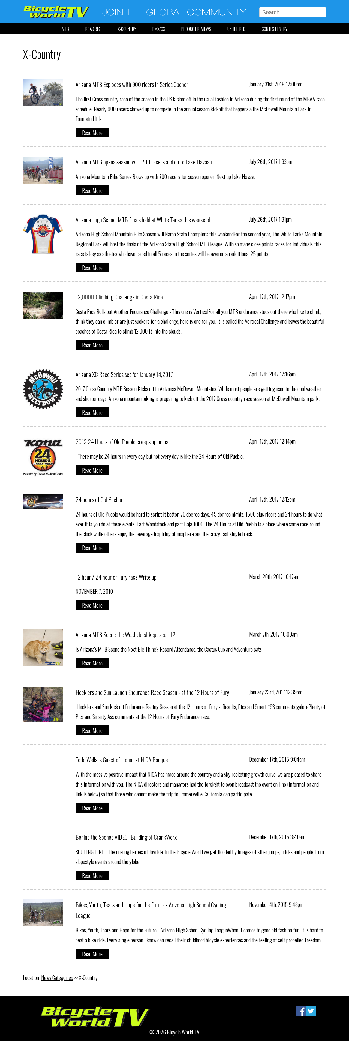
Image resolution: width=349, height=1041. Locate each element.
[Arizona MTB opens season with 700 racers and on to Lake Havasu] (43, 179)
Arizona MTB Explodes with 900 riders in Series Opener (132, 84)
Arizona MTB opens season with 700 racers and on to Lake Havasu (144, 161)
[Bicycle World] (56, 18)
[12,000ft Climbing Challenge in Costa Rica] (43, 314)
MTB (65, 29)
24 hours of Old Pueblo (99, 499)
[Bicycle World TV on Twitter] (311, 1011)
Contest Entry (274, 29)
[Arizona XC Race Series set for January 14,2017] (43, 404)
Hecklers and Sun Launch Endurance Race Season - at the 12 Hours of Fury (152, 692)
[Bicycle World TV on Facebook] (301, 1011)
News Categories (57, 977)
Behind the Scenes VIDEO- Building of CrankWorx (126, 837)
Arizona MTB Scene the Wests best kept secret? (125, 634)
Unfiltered (236, 29)
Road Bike (93, 29)
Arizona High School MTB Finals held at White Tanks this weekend (143, 219)
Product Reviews (196, 29)
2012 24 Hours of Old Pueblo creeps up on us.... (124, 441)
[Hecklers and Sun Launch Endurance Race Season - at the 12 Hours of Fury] (43, 717)
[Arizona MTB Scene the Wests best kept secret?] (43, 661)
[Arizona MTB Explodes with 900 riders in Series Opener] (43, 101)
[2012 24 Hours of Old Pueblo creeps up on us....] (43, 472)
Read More (92, 132)
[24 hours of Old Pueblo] (43, 504)
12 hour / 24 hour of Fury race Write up (116, 576)
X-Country (127, 29)
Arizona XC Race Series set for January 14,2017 (124, 374)
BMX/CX (158, 29)
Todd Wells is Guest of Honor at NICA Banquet (123, 759)
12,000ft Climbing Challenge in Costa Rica (119, 296)
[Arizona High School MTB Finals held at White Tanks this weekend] (43, 249)
